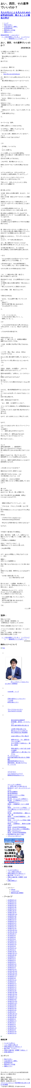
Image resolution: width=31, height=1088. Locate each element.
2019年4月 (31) (12, 903)
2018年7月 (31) (12, 919)
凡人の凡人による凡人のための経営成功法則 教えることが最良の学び (15, 15)
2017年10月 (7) (12, 934)
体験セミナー (8, 32)
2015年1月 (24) (12, 990)
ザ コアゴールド (13, 755)
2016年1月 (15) (12, 969)
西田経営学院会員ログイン (16, 775)
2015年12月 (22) (12, 971)
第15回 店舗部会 (13, 791)
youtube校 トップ (13, 691)
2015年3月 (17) (12, 987)
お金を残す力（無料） (11, 26)
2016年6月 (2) (12, 960)
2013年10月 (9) (12, 1017)
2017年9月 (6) (12, 935)
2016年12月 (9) (12, 951)
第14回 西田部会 (13, 793)
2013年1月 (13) (12, 1033)
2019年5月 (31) (12, 902)
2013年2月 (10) (12, 1031)
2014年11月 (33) (12, 994)
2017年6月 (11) (12, 941)
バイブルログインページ (15, 773)
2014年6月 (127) (12, 1003)
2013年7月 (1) (12, 1022)
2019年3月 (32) (12, 905)
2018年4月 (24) (12, 925)
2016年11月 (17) (12, 953)
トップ (6, 23)
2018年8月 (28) (12, 918)
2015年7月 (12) (12, 980)
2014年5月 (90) (12, 1005)
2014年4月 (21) (12, 1006)
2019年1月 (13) (12, 909)
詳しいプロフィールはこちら (20, 682)
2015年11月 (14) (12, 973)
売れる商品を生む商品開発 (19, 732)
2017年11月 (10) (12, 932)
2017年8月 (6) (12, 937)
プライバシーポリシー (14, 836)
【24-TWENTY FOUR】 (15, 711)
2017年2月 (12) (12, 948)
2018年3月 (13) (12, 926)
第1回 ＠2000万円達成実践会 (17, 832)
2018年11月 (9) (12, 912)
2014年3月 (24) (12, 1008)
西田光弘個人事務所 (17, 893)
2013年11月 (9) (12, 1015)
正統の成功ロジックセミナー (16, 698)
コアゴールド (12, 771)
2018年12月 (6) (12, 910)
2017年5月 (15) (12, 942)
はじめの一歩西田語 (11, 683)
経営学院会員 (8, 28)
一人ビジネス (15, 891)
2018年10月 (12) (12, 914)
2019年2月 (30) (12, 907)
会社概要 (5, 1084)
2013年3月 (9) (12, 1029)
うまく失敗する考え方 (14, 871)
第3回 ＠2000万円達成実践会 (17, 827)
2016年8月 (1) (12, 957)
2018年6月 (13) (12, 921)
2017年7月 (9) (12, 939)
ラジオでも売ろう (13, 870)
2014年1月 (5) (12, 1012)
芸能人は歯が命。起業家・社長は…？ (16, 1050)
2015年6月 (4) (12, 981)
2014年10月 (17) (12, 996)
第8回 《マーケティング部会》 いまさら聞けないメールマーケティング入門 (19, 809)
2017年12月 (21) (12, 930)
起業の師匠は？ (12, 880)
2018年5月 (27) (12, 923)
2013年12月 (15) (12, 1013)
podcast (13, 889)
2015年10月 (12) (12, 974)
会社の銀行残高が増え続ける (20, 725)
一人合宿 (10, 700)
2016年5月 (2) (12, 962)
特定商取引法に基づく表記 (16, 834)
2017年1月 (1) (12, 950)
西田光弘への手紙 (9, 30)
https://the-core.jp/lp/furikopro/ (11, 74)
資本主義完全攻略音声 (18, 720)
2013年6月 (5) (12, 1024)
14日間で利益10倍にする (18, 729)
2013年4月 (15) (12, 1028)
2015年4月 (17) (12, 985)
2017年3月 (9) (12, 946)
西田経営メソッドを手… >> (18, 38)
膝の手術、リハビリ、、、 (16, 875)
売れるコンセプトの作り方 (19, 730)
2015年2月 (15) (12, 989)
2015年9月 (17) (12, 976)
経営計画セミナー (13, 702)
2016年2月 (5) (12, 967)
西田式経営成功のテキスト (16, 761)
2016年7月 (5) (12, 958)
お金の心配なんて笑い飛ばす (20, 736)
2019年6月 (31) (12, 900)
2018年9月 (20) (12, 916)
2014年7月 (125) (12, 1001)
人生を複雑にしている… (11, 37)
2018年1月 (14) (12, 928)
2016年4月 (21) (12, 964)
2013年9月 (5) (12, 1019)
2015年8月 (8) (12, 978)
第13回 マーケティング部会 (16, 795)
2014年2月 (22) (12, 1010)
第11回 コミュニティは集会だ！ (18, 798)
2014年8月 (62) (12, 999)
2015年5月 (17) (12, 983)
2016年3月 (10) (12, 966)
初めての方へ (8, 25)
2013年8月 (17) (12, 1021)
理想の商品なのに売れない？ (16, 873)
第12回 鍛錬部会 (13, 797)
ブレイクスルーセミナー (15, 709)
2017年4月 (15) (12, 944)
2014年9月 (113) (12, 997)
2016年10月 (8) (12, 955)
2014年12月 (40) (12, 992)
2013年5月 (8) (12, 1026)
